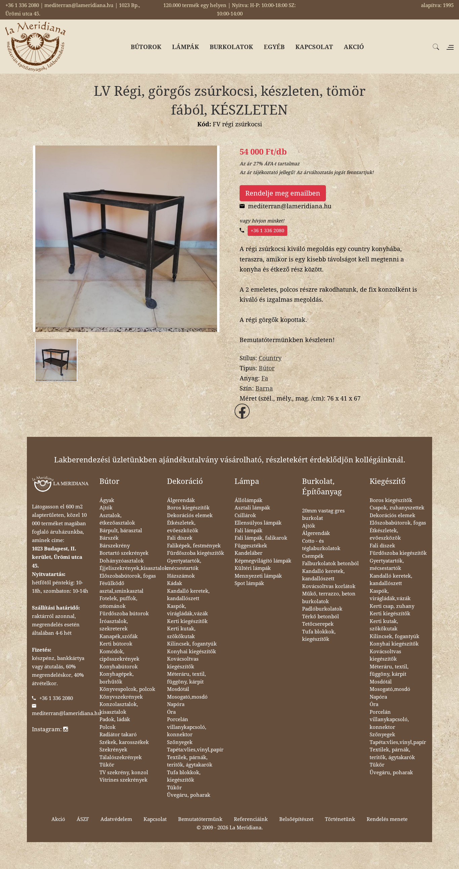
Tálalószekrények (120, 757)
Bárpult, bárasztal (120, 531)
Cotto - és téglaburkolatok (321, 545)
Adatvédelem (116, 819)
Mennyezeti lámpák (258, 576)
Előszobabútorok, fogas (127, 576)
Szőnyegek (180, 742)
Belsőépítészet (296, 819)
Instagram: (47, 729)
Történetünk (340, 819)
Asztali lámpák (252, 508)
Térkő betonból (320, 617)
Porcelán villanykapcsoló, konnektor (186, 727)
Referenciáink (251, 819)
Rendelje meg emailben (282, 193)
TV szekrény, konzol (123, 773)
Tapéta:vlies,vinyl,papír (195, 750)
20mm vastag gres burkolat (323, 515)
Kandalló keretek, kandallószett (188, 595)
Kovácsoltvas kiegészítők (183, 663)
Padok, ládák (114, 719)
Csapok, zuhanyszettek (397, 508)
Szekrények (113, 750)
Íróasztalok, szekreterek (113, 625)
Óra (171, 712)
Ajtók (106, 508)
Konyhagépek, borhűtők (116, 678)
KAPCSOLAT (314, 46)
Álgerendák (181, 500)
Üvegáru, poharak (188, 795)
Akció (58, 819)
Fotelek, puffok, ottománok (118, 602)
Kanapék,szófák (118, 636)
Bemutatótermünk (200, 819)
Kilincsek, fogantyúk (192, 644)
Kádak (174, 583)
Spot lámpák (249, 583)
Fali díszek (180, 538)
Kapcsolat (155, 819)
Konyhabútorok (118, 667)
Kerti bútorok (115, 644)
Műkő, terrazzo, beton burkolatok (329, 598)
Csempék (313, 556)
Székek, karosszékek (124, 742)
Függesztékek (251, 546)
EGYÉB (274, 46)
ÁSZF (83, 819)
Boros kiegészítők (188, 508)
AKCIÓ (354, 46)
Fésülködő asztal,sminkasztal (121, 587)
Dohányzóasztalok (121, 561)
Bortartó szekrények (124, 553)
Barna (264, 388)
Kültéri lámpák (253, 568)
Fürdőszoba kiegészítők (195, 553)
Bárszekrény (114, 546)
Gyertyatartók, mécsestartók (184, 565)
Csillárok (245, 515)
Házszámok (181, 576)
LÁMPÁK (185, 46)
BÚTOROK (146, 46)
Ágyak (106, 500)
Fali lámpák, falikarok (261, 538)
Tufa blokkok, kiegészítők (184, 776)
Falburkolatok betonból (330, 564)
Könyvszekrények (121, 697)
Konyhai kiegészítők (191, 652)
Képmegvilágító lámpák (263, 561)
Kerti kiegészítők (187, 621)
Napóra (175, 704)
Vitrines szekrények (123, 780)
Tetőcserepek (318, 624)
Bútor (267, 368)
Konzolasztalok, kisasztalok (118, 708)
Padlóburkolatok (322, 609)
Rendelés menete (387, 819)
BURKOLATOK (231, 46)
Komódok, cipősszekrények (119, 655)
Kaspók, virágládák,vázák (187, 610)
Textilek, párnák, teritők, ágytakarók (189, 761)
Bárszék (109, 538)
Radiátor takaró (118, 735)
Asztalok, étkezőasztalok (117, 519)
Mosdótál (178, 689)
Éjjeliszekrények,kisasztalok (133, 568)
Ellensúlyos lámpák (258, 523)
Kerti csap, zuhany (392, 606)
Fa (264, 378)
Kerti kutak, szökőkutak (181, 632)
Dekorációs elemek (190, 515)
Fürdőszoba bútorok (124, 614)
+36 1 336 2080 (267, 230)
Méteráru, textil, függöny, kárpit (186, 678)
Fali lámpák (248, 531)
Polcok (107, 727)
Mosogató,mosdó (187, 697)
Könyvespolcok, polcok (127, 689)
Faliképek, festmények (194, 546)
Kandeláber (248, 553)
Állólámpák (248, 500)
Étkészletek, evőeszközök (182, 527)
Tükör (106, 765)
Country (270, 358)
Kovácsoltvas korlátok (329, 586)
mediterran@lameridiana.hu (66, 713)
